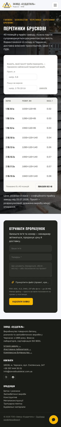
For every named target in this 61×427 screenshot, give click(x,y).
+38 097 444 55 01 (13, 368)
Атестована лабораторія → (17, 349)
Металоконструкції (13, 400)
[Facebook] (13, 377)
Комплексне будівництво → (18, 352)
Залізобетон (21, 19)
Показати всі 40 (45, 186)
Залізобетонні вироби (15, 394)
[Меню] (55, 5)
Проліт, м (11, 72)
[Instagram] (6, 377)
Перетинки (35, 19)
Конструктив (10, 397)
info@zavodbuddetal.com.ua (18, 371)
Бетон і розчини (12, 391)
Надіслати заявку (21, 301)
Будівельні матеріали (14, 407)
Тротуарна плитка (13, 403)
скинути (43, 88)
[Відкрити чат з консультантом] (53, 419)
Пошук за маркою (15, 83)
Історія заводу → (12, 346)
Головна (8, 19)
